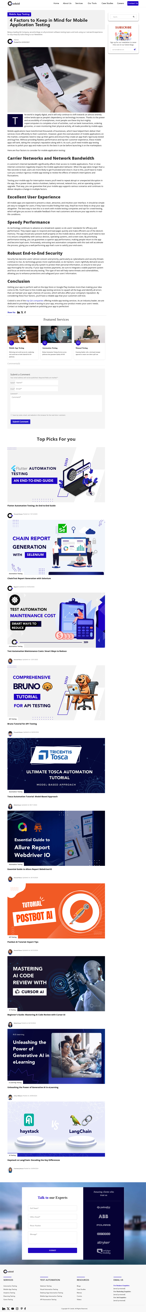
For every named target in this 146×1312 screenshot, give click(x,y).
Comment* (14, 394)
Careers (120, 3)
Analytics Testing (9, 1293)
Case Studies (107, 3)
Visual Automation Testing (49, 1289)
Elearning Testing (9, 1296)
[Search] (134, 16)
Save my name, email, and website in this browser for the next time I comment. (39, 415)
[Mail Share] (135, 50)
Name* (12, 383)
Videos (79, 1300)
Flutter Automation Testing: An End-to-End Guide (31, 505)
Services (79, 3)
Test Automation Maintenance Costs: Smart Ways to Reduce (37, 651)
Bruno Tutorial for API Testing (22, 723)
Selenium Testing (45, 1286)
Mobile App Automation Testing (51, 1296)
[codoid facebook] (25, 1308)
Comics (79, 1296)
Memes (79, 1293)
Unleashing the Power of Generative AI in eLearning (32, 1087)
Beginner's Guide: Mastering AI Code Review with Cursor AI (36, 1014)
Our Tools (92, 3)
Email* (12, 389)
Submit (52, 1250)
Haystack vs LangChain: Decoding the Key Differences (33, 1160)
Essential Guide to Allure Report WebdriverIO (29, 869)
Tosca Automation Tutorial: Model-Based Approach (32, 796)
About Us (67, 3)
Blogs (79, 1286)
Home (56, 3)
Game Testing (8, 1300)
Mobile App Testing (10, 1289)
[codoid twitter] (19, 312)
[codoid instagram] (17, 1308)
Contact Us (133, 3)
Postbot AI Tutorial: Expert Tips (22, 942)
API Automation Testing (48, 1300)
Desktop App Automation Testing (51, 1293)
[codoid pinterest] (21, 1308)
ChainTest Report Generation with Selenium (29, 578)
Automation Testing (10, 1286)
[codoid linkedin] (3, 1308)
